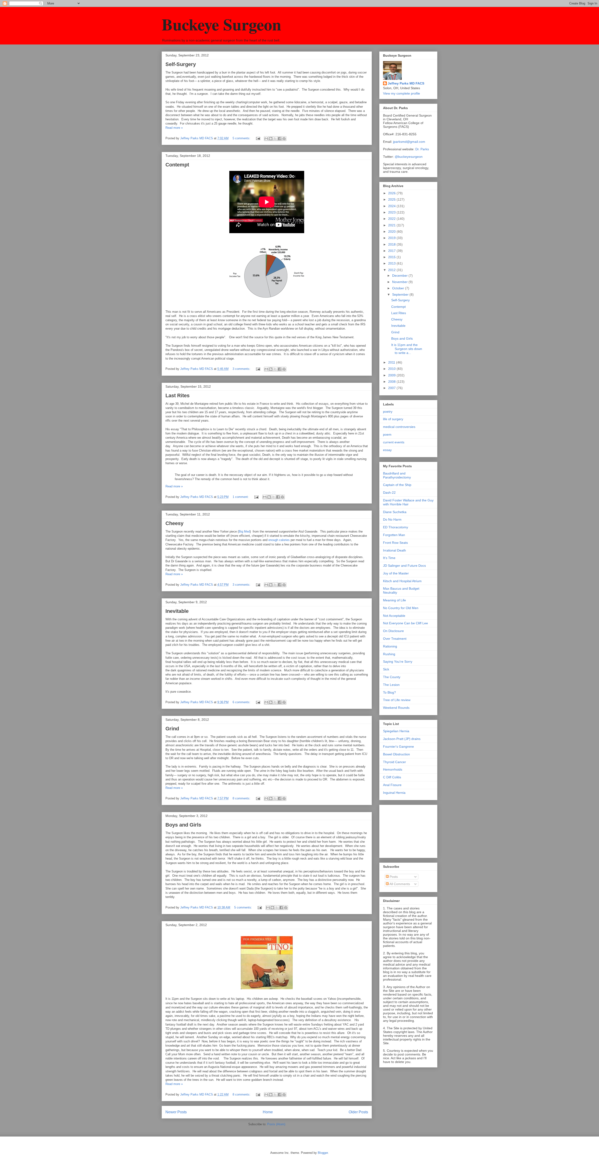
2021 (392, 225)
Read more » (174, 127)
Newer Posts (176, 1112)
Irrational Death (394, 550)
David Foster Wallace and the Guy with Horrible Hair (408, 502)
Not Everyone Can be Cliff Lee (405, 623)
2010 (392, 369)
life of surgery (393, 419)
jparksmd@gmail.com (409, 141)
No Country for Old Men (400, 608)
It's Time (389, 558)
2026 (392, 193)
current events (393, 442)
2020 (392, 231)
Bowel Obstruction (396, 754)
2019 (392, 238)
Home (268, 1112)
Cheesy (174, 523)
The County (391, 677)
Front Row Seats (395, 542)
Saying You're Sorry (397, 661)
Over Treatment (394, 638)
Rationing (390, 646)
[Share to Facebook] (279, 138)
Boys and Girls (183, 825)
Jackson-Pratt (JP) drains (401, 739)
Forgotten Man (394, 535)
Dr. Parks (422, 149)
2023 (392, 212)
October (398, 288)
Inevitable (177, 611)
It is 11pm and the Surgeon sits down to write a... (406, 349)
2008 (392, 381)
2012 (392, 270)
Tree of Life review (396, 700)
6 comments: (242, 702)
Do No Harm (392, 519)
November (400, 282)
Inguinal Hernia (394, 792)
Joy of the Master (396, 573)
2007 (392, 388)
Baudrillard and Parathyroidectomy (397, 475)
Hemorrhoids (392, 769)
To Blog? (389, 692)
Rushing (389, 654)
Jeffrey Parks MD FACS (406, 83)
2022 (392, 219)
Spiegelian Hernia (396, 731)
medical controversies (399, 427)
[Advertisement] (406, 830)
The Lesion (391, 685)
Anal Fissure (392, 785)
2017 (392, 251)
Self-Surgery (180, 64)
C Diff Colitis (392, 777)
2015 (392, 257)
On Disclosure (393, 631)
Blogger (323, 1153)
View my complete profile (401, 93)
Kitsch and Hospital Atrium (402, 581)
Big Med (244, 531)
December (400, 275)
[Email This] (266, 138)
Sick (386, 669)
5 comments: (242, 138)
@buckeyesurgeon (408, 156)
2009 (392, 375)
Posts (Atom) (276, 1124)
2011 (392, 362)
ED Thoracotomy (395, 527)
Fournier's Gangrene (398, 746)
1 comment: (241, 497)
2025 (392, 199)
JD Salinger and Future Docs (404, 565)
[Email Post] (257, 138)
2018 (392, 244)
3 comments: (242, 369)
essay (387, 450)
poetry (387, 411)
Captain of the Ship (397, 485)
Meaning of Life (394, 600)
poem (387, 434)
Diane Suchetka (394, 512)
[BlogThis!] (270, 138)
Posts (393, 877)
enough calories (279, 540)
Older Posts (358, 1112)
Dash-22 (389, 492)
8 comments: (242, 798)
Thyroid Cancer (394, 762)
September (400, 294)
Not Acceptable (394, 616)
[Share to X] (275, 138)
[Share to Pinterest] (284, 138)
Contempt (177, 165)
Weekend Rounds (396, 708)
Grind (172, 729)
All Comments (399, 884)
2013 (392, 263)
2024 (392, 206)
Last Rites (177, 395)
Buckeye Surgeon (221, 24)
